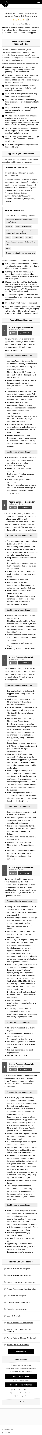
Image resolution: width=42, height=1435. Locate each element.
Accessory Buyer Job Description (18, 1345)
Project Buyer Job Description (17, 1309)
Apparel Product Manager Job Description (21, 1282)
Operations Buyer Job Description (18, 1302)
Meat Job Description (14, 1316)
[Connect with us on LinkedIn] (9, 1432)
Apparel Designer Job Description (18, 1269)
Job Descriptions (10, 13)
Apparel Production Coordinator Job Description (19, 1330)
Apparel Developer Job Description (19, 1275)
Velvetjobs (5, 4)
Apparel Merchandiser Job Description (20, 1323)
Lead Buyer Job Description (16, 1296)
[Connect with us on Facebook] (2, 1432)
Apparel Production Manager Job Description (22, 1338)
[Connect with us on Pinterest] (6, 1432)
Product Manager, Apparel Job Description (21, 1289)
